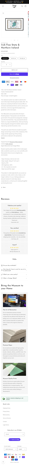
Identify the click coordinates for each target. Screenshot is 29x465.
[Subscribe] (23, 434)
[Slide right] (17, 40)
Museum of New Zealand (16, 141)
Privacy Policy (6, 411)
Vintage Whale (16, 462)
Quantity (3, 61)
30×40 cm (5, 58)
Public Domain (9, 143)
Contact (5, 421)
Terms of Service (7, 418)
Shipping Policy (6, 408)
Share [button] (4, 187)
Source (3, 137)
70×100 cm (22, 58)
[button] (3, 6)
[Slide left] (11, 40)
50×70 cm (13, 58)
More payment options (14, 77)
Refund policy (6, 414)
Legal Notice (6, 425)
